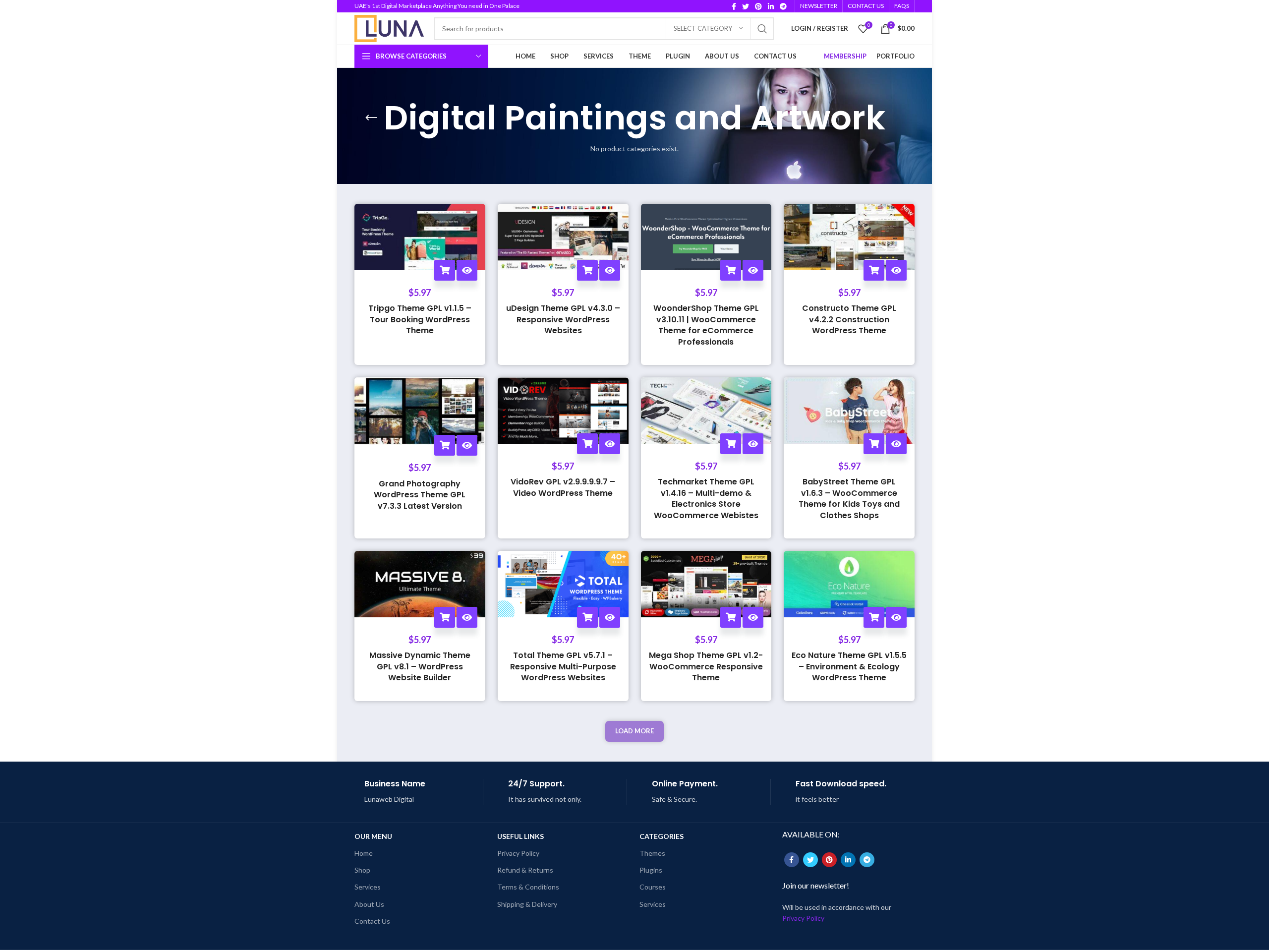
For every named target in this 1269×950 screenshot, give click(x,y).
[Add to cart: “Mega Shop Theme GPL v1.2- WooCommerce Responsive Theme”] (730, 617)
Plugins (650, 870)
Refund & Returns (525, 870)
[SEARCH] (762, 28)
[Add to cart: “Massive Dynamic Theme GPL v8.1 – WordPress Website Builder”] (444, 617)
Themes (652, 853)
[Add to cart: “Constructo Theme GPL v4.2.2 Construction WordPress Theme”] (874, 270)
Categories (661, 836)
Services (367, 887)
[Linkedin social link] (771, 6)
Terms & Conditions (528, 887)
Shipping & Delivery (527, 904)
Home (363, 853)
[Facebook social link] (734, 6)
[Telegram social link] (783, 6)
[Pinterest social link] (758, 6)
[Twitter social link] (745, 6)
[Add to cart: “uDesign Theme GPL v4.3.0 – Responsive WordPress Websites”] (587, 270)
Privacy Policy (518, 853)
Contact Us (372, 921)
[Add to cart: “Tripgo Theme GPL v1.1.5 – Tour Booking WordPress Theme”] (444, 270)
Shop (362, 870)
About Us (369, 904)
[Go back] (371, 118)
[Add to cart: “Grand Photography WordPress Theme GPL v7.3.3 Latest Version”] (444, 445)
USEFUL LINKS (520, 836)
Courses (652, 887)
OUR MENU (373, 836)
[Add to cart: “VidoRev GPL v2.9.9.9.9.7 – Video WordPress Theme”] (587, 443)
